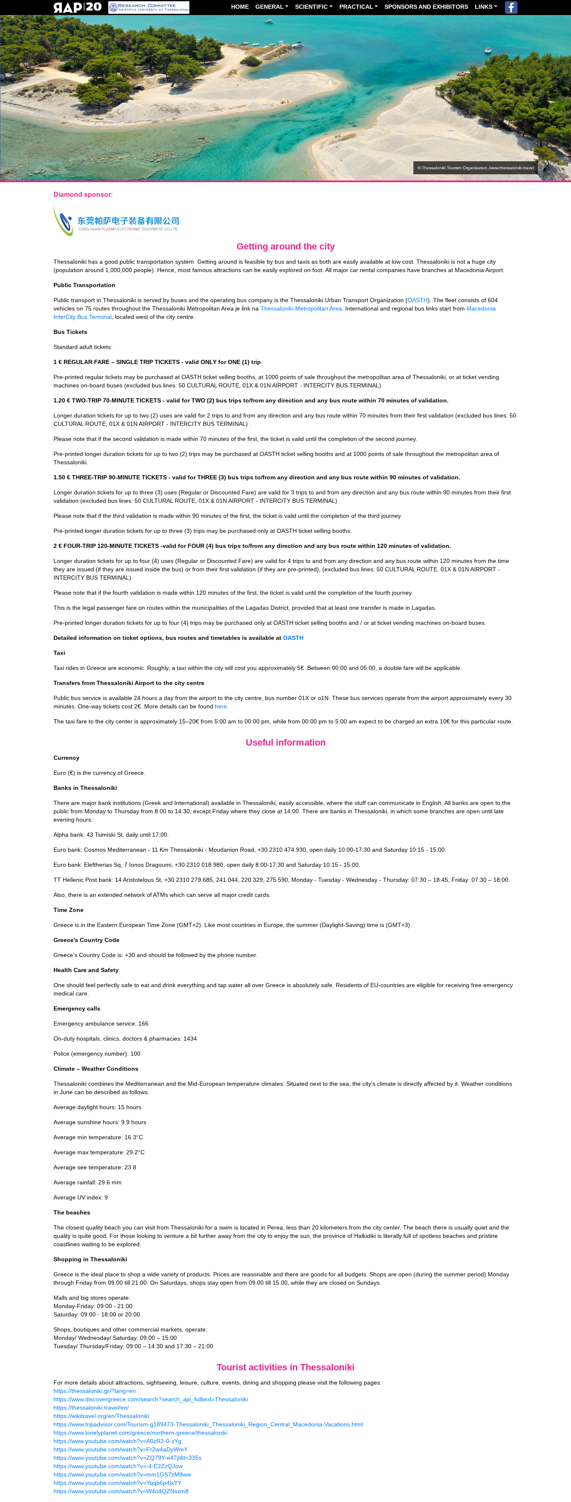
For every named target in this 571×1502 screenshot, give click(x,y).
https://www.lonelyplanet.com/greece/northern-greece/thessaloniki (140, 1432)
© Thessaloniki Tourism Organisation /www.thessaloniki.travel (476, 167)
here (221, 706)
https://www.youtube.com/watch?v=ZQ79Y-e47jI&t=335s (127, 1457)
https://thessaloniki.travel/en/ (91, 1407)
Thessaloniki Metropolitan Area (301, 308)
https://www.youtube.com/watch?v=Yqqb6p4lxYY (117, 1482)
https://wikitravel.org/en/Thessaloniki (101, 1416)
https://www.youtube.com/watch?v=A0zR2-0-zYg (117, 1441)
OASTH (418, 300)
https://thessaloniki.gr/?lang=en (95, 1390)
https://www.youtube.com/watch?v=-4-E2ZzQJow (118, 1466)
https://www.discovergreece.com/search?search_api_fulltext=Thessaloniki (151, 1399)
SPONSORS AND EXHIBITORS (426, 6)
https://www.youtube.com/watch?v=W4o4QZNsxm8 (121, 1491)
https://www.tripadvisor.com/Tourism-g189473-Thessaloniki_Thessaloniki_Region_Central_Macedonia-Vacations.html (208, 1424)
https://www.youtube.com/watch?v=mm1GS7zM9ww (122, 1474)
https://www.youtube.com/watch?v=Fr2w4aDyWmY (121, 1449)
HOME (240, 6)
